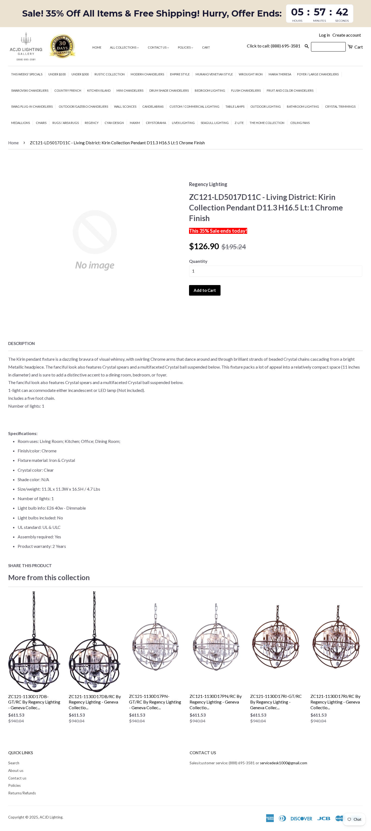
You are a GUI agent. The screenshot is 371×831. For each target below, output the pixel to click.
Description (21, 343)
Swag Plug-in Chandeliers (32, 106)
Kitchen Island (99, 90)
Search (13, 763)
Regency (92, 122)
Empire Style (180, 74)
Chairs (41, 122)
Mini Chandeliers (130, 90)
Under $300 (80, 74)
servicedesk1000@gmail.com (283, 763)
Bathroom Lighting (303, 106)
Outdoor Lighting (265, 106)
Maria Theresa (280, 74)
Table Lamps (234, 106)
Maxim (135, 122)
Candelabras (153, 106)
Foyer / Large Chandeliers (318, 74)
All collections (123, 47)
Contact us (157, 47)
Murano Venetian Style (214, 74)
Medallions (20, 122)
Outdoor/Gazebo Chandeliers (83, 106)
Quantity (198, 261)
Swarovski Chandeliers (29, 90)
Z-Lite (239, 122)
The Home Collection (267, 122)
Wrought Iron (251, 74)
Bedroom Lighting (210, 90)
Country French (67, 90)
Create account (346, 34)
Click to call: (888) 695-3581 (273, 45)
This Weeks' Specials (26, 74)
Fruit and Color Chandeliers (290, 90)
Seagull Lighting (215, 122)
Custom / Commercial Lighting (194, 106)
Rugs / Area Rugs (65, 122)
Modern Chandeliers (147, 74)
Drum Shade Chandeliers (169, 90)
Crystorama (156, 122)
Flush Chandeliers (246, 90)
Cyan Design (114, 122)
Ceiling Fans (300, 122)
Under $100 (56, 74)
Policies (184, 47)
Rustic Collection (110, 74)
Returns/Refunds (22, 793)
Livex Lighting (183, 122)
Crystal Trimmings (340, 106)
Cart (206, 47)
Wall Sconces (125, 106)
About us (15, 770)
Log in (324, 34)
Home (96, 47)
